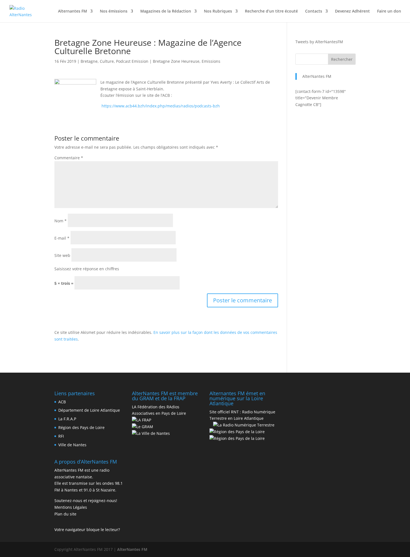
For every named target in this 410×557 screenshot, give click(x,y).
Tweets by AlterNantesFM (319, 41)
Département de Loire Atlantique (89, 410)
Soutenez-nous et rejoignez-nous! (85, 500)
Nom (60, 220)
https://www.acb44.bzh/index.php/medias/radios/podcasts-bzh (161, 105)
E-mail (61, 238)
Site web (62, 255)
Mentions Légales (70, 507)
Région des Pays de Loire (81, 427)
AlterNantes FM (316, 76)
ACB (62, 401)
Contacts (313, 11)
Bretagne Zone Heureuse (176, 61)
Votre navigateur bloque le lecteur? (87, 529)
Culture (107, 61)
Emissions (211, 61)
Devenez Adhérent (352, 11)
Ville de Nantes (72, 444)
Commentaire (68, 157)
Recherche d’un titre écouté (271, 11)
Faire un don (389, 11)
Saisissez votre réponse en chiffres (86, 268)
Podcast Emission (132, 61)
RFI (61, 436)
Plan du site (65, 514)
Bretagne (89, 61)
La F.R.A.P (67, 418)
